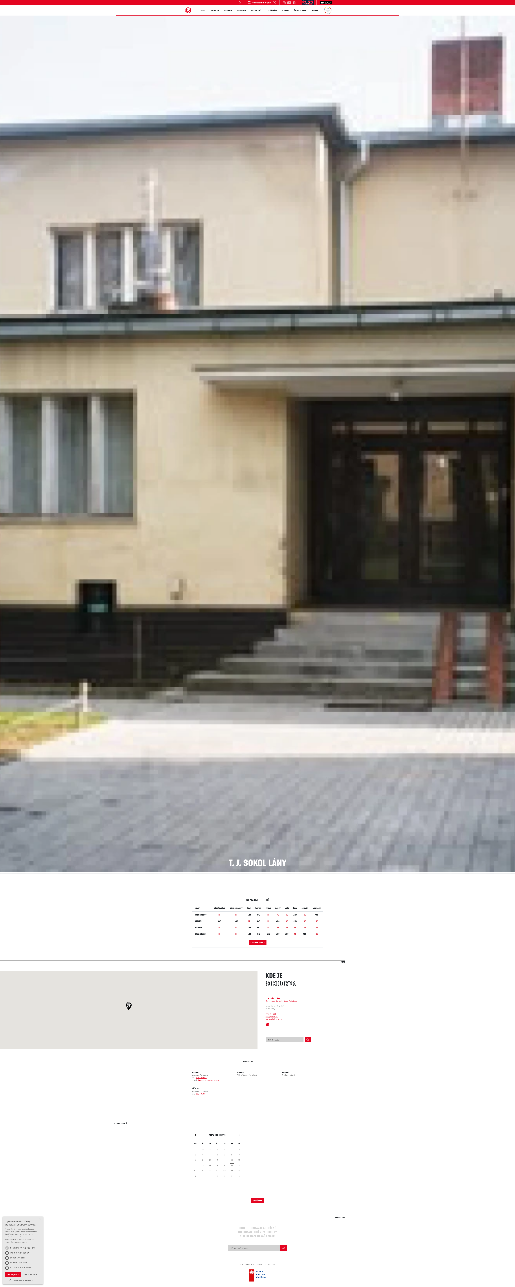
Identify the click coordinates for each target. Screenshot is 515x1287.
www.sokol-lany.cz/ (274, 1019)
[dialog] (23, 1250)
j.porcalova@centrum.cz (208, 1080)
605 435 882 (271, 1014)
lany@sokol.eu (272, 1017)
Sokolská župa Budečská (286, 1001)
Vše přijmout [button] (13, 1274)
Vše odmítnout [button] (31, 1274)
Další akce (257, 1200)
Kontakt (285, 10)
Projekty (228, 10)
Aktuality (215, 10)
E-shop (315, 10)
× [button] (40, 1220)
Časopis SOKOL (300, 10)
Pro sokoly (326, 2)
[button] (129, 1006)
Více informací (23, 1242)
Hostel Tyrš (256, 10)
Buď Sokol (241, 10)
